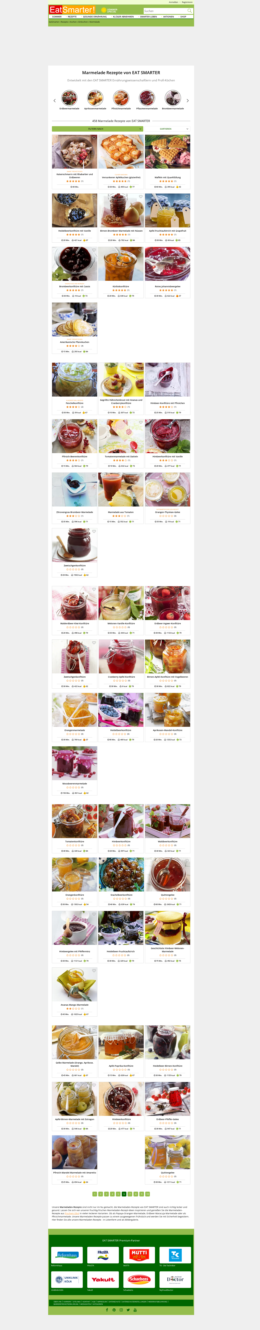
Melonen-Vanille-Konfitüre (121, 623)
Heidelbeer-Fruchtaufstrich (121, 951)
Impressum (102, 1302)
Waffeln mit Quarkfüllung (168, 177)
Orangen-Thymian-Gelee (167, 512)
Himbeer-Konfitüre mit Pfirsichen (167, 403)
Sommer (57, 16)
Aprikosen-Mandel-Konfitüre (167, 730)
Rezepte (72, 16)
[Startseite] (72, 9)
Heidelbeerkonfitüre (120, 730)
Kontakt (86, 1302)
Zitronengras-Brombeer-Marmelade (74, 512)
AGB (93, 1302)
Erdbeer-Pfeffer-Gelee (167, 1119)
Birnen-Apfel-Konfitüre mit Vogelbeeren (167, 676)
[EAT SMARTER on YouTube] (135, 1310)
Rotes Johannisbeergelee (167, 286)
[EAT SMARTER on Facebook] (107, 1310)
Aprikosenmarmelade (95, 108)
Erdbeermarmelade (69, 108)
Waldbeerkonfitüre (167, 841)
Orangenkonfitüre (74, 894)
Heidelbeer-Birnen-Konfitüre (167, 1065)
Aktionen (168, 16)
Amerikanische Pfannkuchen (74, 342)
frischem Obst (72, 1213)
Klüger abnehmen (123, 16)
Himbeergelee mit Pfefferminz (74, 951)
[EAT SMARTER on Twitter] (128, 1310)
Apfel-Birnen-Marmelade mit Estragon (74, 1119)
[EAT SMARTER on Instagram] (121, 1310)
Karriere (67, 1302)
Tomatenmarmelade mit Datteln (121, 456)
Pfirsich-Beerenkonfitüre (74, 456)
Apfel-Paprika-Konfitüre (121, 1065)
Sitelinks (77, 1302)
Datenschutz (114, 1302)
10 (147, 1194)
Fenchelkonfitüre (74, 403)
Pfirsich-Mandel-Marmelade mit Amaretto (74, 1172)
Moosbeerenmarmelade (74, 783)
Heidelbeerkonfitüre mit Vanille (74, 230)
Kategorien (98, 1304)
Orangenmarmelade (74, 730)
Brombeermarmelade (173, 108)
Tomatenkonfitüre (74, 841)
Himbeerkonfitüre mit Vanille (168, 456)
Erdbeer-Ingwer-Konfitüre (168, 623)
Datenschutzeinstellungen (134, 1302)
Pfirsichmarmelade (121, 108)
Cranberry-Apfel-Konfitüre (121, 676)
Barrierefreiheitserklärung (66, 1304)
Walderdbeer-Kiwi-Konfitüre (74, 623)
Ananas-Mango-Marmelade (74, 1004)
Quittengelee (167, 894)
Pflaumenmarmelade (147, 108)
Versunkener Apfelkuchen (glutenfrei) (121, 177)
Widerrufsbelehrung (157, 1302)
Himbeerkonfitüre (121, 841)
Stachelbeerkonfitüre (121, 894)
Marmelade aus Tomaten (121, 512)
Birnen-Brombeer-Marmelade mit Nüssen (121, 230)
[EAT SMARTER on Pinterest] (114, 1310)
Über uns (58, 1302)
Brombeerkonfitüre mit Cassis (74, 286)
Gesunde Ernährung (95, 16)
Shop (183, 16)
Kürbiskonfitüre (121, 286)
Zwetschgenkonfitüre (75, 565)
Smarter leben (148, 16)
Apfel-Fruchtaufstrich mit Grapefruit (167, 230)
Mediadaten (85, 1304)
